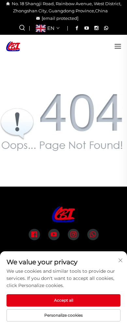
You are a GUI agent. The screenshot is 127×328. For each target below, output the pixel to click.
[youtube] (86, 28)
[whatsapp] (106, 28)
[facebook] (76, 28)
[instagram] (96, 28)
